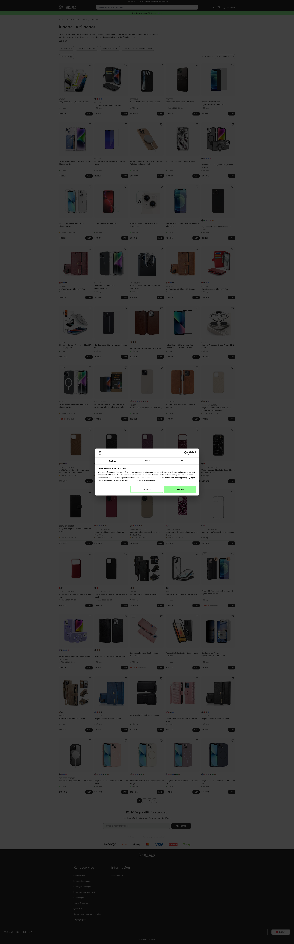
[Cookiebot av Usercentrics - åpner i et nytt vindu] (186, 453)
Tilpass (145, 489)
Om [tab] (181, 460)
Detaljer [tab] (147, 460)
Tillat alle (180, 489)
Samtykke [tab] (113, 461)
